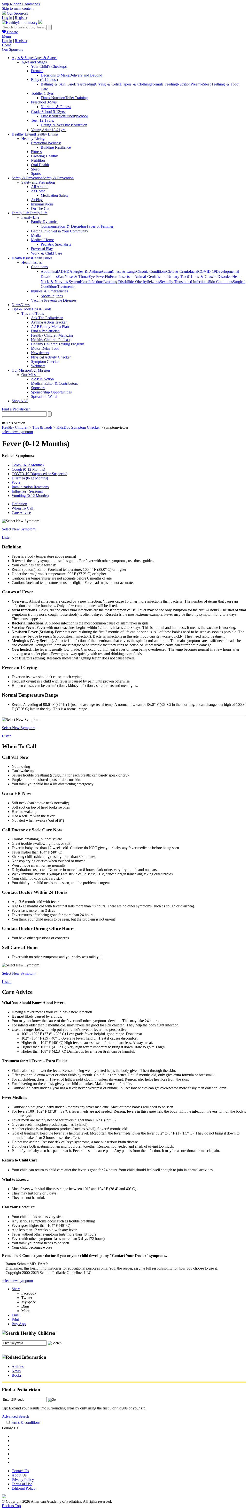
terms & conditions (25, 1422)
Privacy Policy (23, 1479)
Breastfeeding (84, 84)
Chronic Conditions (151, 271)
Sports (36, 173)
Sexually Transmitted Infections (184, 282)
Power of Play (42, 249)
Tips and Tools (32, 313)
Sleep (207, 84)
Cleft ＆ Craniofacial (182, 271)
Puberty (71, 116)
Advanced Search (15, 1416)
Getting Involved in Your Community (59, 231)
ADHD (64, 271)
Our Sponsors (17, 13)
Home (6, 45)
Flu (107, 276)
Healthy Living (33, 138)
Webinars (38, 366)
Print (15, 1319)
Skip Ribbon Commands (21, 4)
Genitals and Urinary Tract (167, 276)
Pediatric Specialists (56, 244)
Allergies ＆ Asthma (85, 271)
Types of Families (100, 226)
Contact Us (20, 1471)
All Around (39, 187)
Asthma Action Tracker (49, 322)
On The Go (40, 208)
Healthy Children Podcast (50, 340)
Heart (84, 282)
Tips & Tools (42, 427)
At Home (38, 191)
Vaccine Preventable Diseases (53, 300)
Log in (7, 18)
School (82, 116)
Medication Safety (55, 195)
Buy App (19, 1324)
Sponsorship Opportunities (51, 392)
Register (21, 18)
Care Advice (21, 513)
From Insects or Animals (128, 276)
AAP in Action (42, 379)
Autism (106, 271)
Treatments (65, 286)
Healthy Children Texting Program (57, 344)
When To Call (22, 508)
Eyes (92, 276)
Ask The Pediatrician (47, 318)
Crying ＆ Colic (107, 84)
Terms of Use (22, 1484)
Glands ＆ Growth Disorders (210, 276)
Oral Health (40, 165)
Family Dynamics (44, 222)
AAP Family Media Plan (50, 326)
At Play (37, 200)
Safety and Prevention (38, 182)
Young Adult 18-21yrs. (48, 130)
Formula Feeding (164, 84)
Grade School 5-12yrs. (48, 112)
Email (16, 1315)
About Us (19, 1475)
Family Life (30, 217)
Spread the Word (44, 396)
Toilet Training (76, 98)
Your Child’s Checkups (49, 66)
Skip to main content (17, 8)
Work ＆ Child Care (46, 253)
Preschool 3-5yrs (44, 102)
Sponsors (38, 388)
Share (16, 1289)
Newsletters (40, 353)
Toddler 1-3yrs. (42, 93)
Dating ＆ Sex (52, 125)
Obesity (141, 282)
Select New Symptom (18, 529)
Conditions (39, 267)
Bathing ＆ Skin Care (57, 84)
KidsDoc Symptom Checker (78, 427)
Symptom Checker (45, 361)
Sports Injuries (52, 296)
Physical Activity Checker (51, 357)
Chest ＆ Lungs (124, 271)
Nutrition (184, 84)
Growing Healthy (44, 156)
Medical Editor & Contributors (54, 383)
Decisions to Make (55, 75)
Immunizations (42, 204)
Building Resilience (56, 147)
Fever (100, 276)
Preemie (197, 84)
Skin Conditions (220, 282)
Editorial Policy (23, 1488)
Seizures (153, 282)
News (16, 1371)
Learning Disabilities (119, 282)
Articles (17, 1367)
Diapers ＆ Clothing (135, 84)
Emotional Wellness (46, 143)
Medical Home (42, 240)
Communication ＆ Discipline (63, 226)
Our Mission (30, 375)
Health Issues (31, 262)
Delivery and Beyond (85, 75)
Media (36, 235)
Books (17, 1375)
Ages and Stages (34, 62)
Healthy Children (15, 427)
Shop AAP (20, 401)
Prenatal (37, 71)
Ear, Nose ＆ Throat (73, 276)
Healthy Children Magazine (52, 335)
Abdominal (49, 271)
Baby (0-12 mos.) (44, 79)
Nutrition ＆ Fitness (56, 107)
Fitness (46, 98)
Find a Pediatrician (45, 331)
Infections (95, 282)
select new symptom (17, 432)
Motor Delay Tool (45, 348)
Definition (19, 504)
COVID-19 (207, 271)
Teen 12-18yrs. (42, 120)
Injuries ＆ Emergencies (49, 291)
